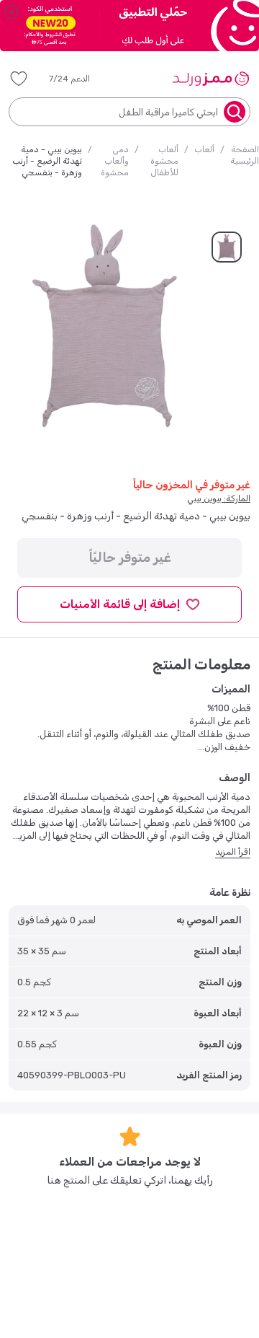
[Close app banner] (11, 11)
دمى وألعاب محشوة (115, 160)
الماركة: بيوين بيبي (218, 498)
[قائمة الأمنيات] (19, 79)
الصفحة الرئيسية (244, 155)
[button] (79, 79)
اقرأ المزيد (232, 852)
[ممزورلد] (210, 78)
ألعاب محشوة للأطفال (164, 160)
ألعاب (204, 149)
